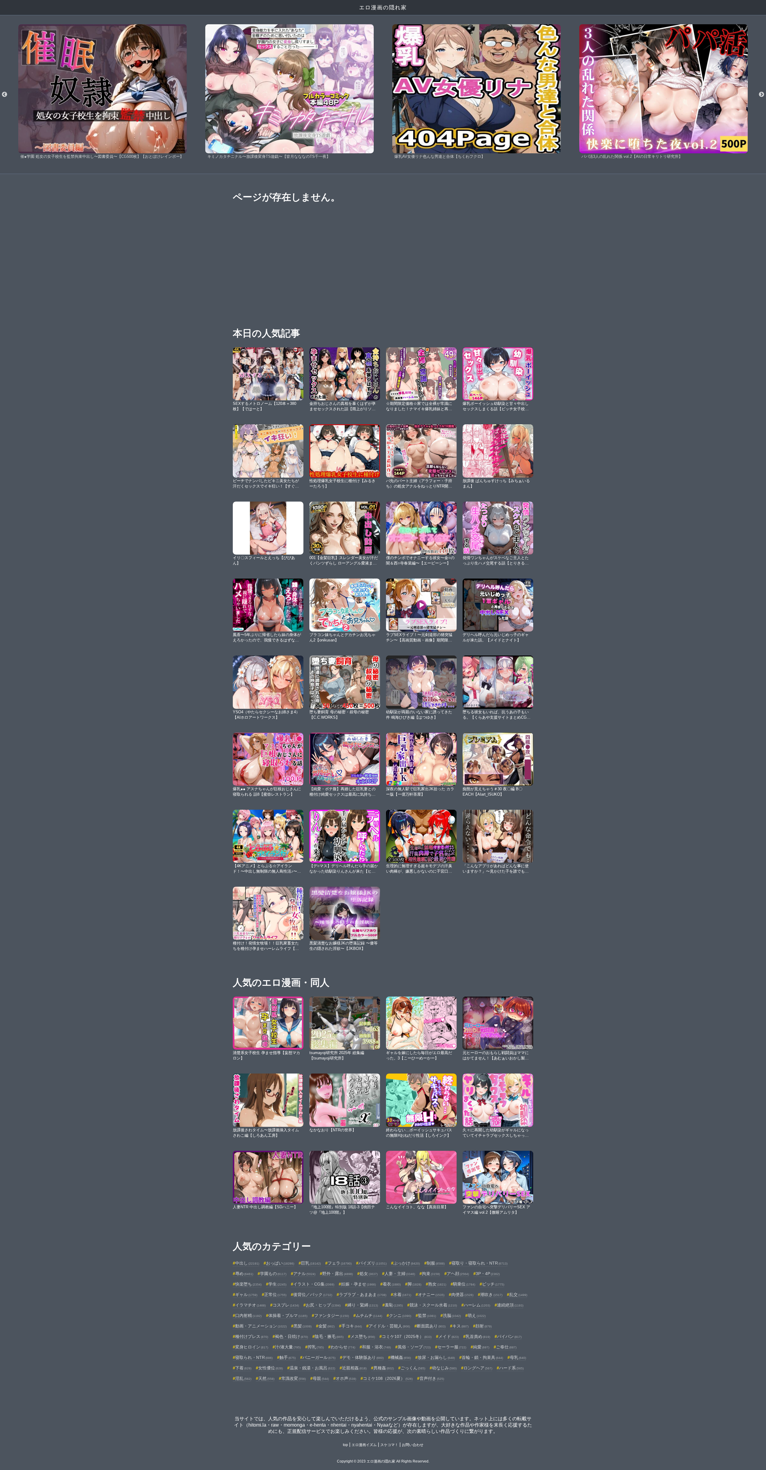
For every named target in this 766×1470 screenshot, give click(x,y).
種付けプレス (251, 1336)
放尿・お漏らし (436, 1357)
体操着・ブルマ (287, 1315)
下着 (243, 1367)
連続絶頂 (510, 1305)
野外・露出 (337, 1273)
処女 (369, 1273)
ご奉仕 (506, 1347)
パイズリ (372, 1263)
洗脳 (452, 1315)
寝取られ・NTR (254, 1357)
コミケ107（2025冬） (406, 1336)
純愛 (481, 1347)
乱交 (518, 1294)
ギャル (246, 1294)
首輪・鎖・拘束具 (482, 1357)
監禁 (427, 1315)
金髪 (326, 1326)
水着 (402, 1294)
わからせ (343, 1347)
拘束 (431, 1273)
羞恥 (394, 1305)
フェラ (340, 1263)
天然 (266, 1378)
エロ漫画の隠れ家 (383, 7)
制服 (436, 1263)
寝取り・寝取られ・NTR (479, 1263)
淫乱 (243, 1378)
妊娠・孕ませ (358, 1284)
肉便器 (462, 1294)
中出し (247, 1263)
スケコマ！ (389, 1445)
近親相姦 (354, 1367)
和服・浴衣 (376, 1347)
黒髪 (302, 1326)
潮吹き (491, 1294)
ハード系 (511, 1367)
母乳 (518, 1357)
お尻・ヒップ (323, 1305)
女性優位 (270, 1367)
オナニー (431, 1294)
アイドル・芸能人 (389, 1326)
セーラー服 (451, 1347)
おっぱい (280, 1263)
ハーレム (477, 1305)
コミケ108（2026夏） (388, 1378)
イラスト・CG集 (313, 1284)
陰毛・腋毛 (329, 1336)
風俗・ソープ (414, 1347)
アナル (304, 1273)
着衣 (392, 1284)
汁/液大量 (288, 1347)
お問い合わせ (412, 1445)
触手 (287, 1357)
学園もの (273, 1273)
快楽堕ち (248, 1284)
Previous (4, 95)
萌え (477, 1315)
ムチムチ (369, 1315)
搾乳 (316, 1347)
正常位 (275, 1294)
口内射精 (248, 1315)
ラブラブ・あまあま (362, 1294)
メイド (448, 1336)
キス (460, 1326)
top (345, 1445)
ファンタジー (331, 1315)
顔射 (483, 1326)
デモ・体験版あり (363, 1357)
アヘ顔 (458, 1273)
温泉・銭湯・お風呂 (312, 1367)
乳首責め (478, 1336)
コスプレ (286, 1305)
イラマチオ (250, 1305)
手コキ (351, 1326)
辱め (244, 1273)
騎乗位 (464, 1284)
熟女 (437, 1284)
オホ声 (346, 1378)
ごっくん (413, 1367)
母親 (321, 1378)
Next (762, 95)
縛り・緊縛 (362, 1305)
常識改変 (293, 1378)
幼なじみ (444, 1367)
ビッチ (493, 1284)
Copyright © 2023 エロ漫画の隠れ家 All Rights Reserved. (383, 1461)
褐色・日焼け (291, 1336)
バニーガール (319, 1357)
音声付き (432, 1378)
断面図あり (431, 1326)
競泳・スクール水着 (433, 1305)
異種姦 (383, 1367)
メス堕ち (362, 1336)
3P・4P (488, 1273)
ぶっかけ (406, 1263)
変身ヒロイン (251, 1347)
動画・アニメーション (261, 1326)
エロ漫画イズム (364, 1445)
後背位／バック (312, 1294)
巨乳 (311, 1263)
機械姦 (400, 1357)
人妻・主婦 (399, 1273)
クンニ (400, 1315)
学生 (277, 1284)
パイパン (509, 1336)
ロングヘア (477, 1367)
